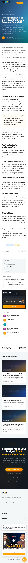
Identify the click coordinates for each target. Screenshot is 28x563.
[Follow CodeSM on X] (3, 503)
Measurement (10, 245)
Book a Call (19, 2)
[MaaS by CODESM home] (6, 2)
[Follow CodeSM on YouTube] (10, 503)
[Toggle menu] (25, 2)
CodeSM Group (12, 559)
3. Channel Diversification (14, 284)
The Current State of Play (10, 279)
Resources (4, 11)
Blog (9, 11)
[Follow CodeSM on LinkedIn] (6, 503)
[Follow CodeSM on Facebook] (13, 503)
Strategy (17, 245)
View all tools (7, 336)
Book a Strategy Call (13, 469)
